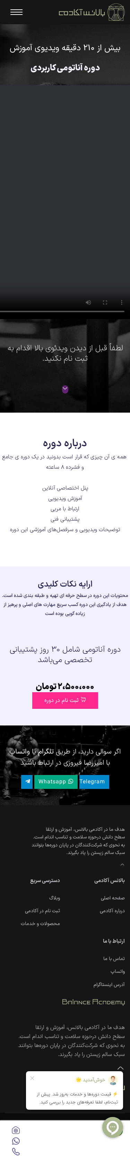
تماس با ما (114, 958)
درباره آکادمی (112, 911)
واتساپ (118, 971)
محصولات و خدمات (40, 923)
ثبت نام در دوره (62, 700)
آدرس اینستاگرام (109, 984)
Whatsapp (53, 782)
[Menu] (14, 12)
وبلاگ (54, 898)
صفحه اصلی (113, 898)
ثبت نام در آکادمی (42, 911)
